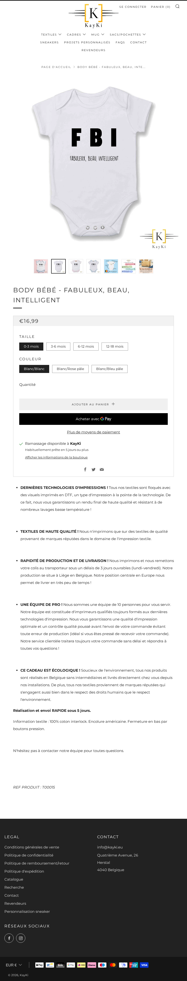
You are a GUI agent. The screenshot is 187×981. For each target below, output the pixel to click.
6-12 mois (86, 346)
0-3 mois (31, 346)
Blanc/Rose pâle (70, 369)
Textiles (49, 34)
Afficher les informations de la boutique (56, 457)
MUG (95, 34)
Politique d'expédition (24, 871)
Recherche (14, 887)
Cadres (74, 34)
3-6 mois (58, 346)
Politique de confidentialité (28, 855)
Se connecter (133, 7)
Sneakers (49, 42)
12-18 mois (114, 346)
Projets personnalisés (87, 42)
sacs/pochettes (125, 34)
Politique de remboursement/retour (36, 863)
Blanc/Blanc (34, 369)
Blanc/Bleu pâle (109, 369)
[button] (41, 266)
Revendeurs (94, 50)
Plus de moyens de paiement (93, 432)
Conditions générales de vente (31, 847)
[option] (93, 164)
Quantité (27, 384)
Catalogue (13, 879)
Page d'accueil (56, 67)
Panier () (161, 7)
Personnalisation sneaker (27, 911)
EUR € (11, 965)
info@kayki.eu (110, 847)
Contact (138, 42)
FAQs (120, 42)
